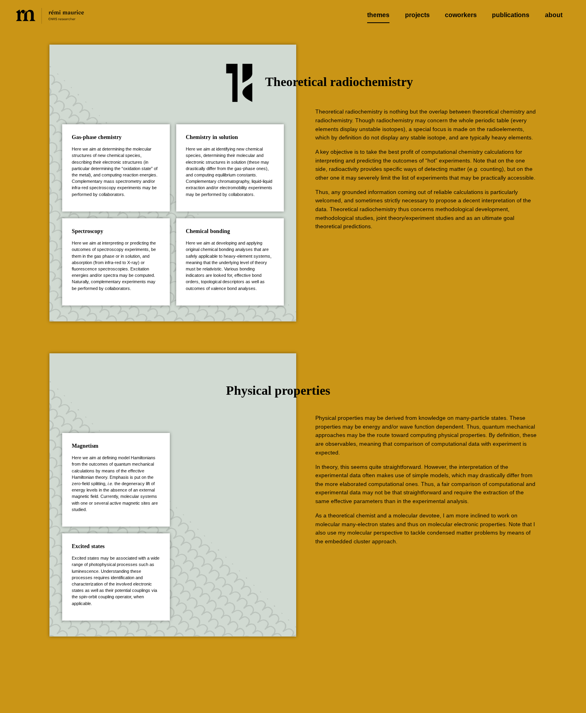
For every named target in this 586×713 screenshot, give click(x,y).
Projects (417, 15)
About (553, 15)
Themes (378, 15)
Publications (510, 15)
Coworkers (461, 15)
